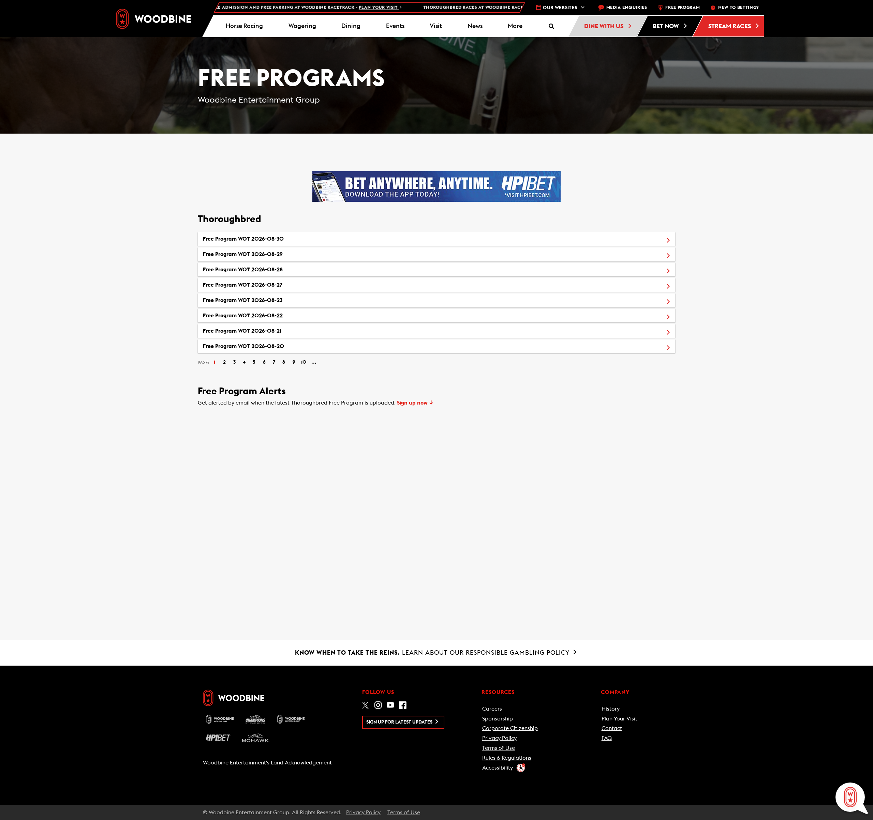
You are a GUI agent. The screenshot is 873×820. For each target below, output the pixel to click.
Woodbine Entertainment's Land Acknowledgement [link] (267, 762)
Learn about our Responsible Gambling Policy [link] (433, 653)
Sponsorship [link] (497, 719)
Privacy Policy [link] (499, 738)
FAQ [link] (607, 738)
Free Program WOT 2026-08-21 (274, 331)
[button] (515, 26)
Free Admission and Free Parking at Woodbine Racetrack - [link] (274, 7)
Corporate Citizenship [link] (510, 728)
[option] (436, 239)
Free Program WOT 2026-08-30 (275, 239)
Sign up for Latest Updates (399, 722)
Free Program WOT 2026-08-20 (275, 346)
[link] (153, 19)
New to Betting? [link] (738, 7)
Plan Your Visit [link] (619, 719)
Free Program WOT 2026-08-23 (274, 300)
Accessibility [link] (497, 768)
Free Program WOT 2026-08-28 (274, 269)
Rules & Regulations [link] (506, 758)
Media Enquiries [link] (626, 7)
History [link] (611, 709)
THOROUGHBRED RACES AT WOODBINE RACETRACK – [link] (495, 7)
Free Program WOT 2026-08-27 (274, 285)
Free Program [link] (682, 7)
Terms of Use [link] (498, 748)
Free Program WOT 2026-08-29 (274, 254)
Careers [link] (492, 709)
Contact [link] (612, 728)
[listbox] (436, 292)
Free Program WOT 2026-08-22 (274, 315)
